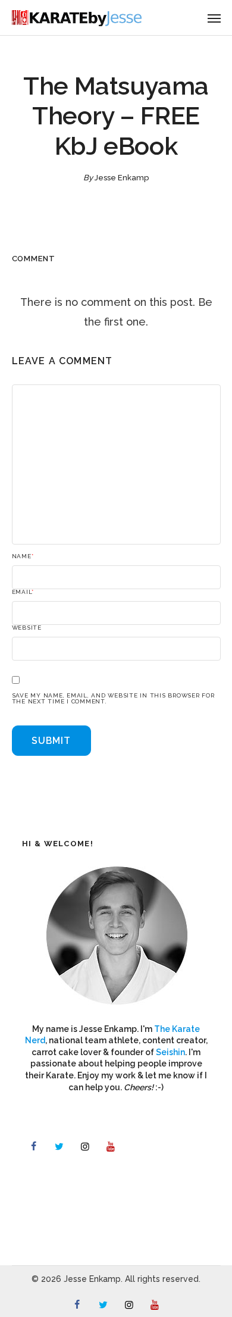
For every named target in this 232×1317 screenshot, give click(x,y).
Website (27, 628)
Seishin (170, 1052)
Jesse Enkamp (122, 177)
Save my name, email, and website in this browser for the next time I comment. (113, 699)
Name (23, 556)
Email (23, 592)
